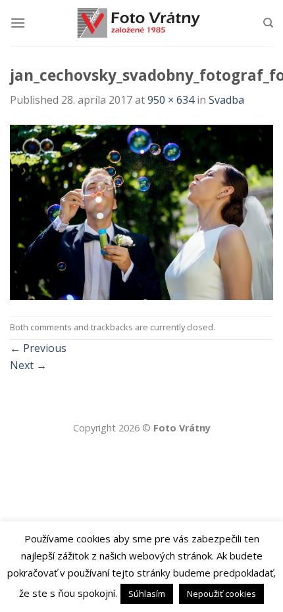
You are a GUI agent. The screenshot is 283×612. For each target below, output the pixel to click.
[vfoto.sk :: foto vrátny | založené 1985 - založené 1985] (141, 23)
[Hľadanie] (268, 23)
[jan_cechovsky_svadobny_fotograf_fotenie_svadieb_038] (141, 211)
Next (28, 365)
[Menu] (18, 23)
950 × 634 (170, 100)
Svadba (226, 100)
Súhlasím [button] (146, 594)
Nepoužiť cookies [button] (221, 594)
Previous (38, 348)
